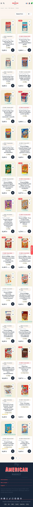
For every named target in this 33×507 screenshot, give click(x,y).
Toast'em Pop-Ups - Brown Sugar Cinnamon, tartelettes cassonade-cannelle (8, 114)
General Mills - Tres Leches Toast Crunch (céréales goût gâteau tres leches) (25, 221)
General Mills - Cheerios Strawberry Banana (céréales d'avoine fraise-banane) (8, 295)
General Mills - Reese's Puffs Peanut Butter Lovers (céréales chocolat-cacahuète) (25, 185)
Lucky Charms (6, 217)
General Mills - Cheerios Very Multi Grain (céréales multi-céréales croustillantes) (8, 333)
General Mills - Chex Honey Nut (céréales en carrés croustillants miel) (25, 259)
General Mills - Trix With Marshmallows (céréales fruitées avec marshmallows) (8, 370)
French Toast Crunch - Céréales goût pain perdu (8, 443)
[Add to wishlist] (13, 21)
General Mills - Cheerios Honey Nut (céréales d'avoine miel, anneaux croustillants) (25, 333)
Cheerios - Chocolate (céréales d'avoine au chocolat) (25, 369)
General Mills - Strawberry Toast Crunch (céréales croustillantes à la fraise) (24, 296)
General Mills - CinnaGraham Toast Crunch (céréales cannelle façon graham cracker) (25, 149)
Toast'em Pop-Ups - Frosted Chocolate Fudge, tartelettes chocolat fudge (25, 78)
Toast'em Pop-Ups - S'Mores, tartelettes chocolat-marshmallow (8, 150)
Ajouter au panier (12, 50)
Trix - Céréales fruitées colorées (25, 404)
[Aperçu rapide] (13, 25)
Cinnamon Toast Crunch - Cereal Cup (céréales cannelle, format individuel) (8, 407)
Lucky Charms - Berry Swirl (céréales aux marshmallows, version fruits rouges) (8, 223)
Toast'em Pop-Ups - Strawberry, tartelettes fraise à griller (8, 43)
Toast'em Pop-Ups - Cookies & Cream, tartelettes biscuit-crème (8, 79)
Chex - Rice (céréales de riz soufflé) (24, 443)
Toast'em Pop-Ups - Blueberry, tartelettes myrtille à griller (25, 42)
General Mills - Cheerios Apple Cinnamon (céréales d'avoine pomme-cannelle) (8, 185)
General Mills (22, 145)
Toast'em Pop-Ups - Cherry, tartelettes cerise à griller (25, 112)
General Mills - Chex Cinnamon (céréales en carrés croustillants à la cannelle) (8, 259)
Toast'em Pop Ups (7, 39)
